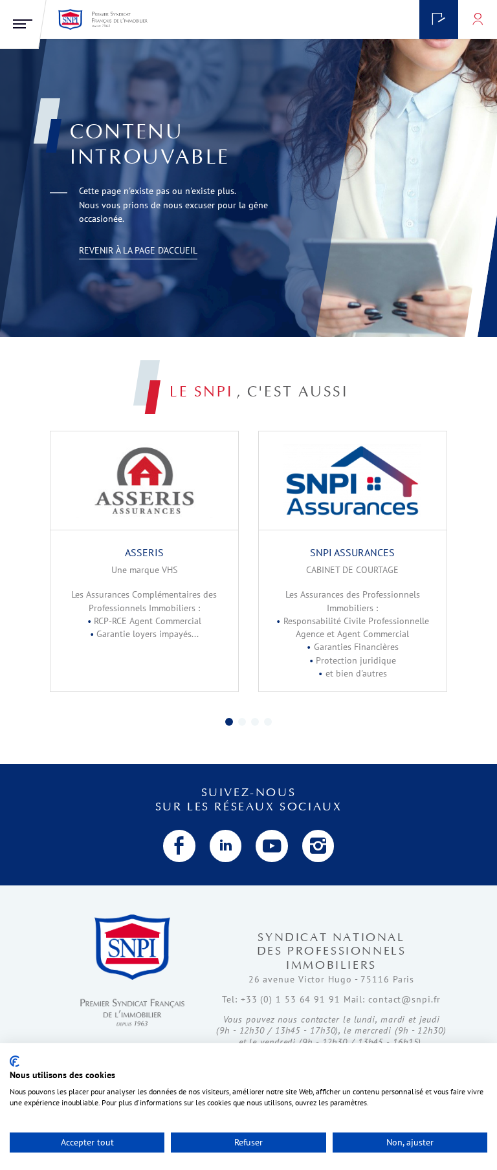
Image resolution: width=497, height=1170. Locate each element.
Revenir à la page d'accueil (138, 250)
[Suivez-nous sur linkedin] (226, 846)
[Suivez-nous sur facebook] (179, 846)
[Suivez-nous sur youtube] (272, 846)
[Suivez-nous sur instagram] (318, 846)
